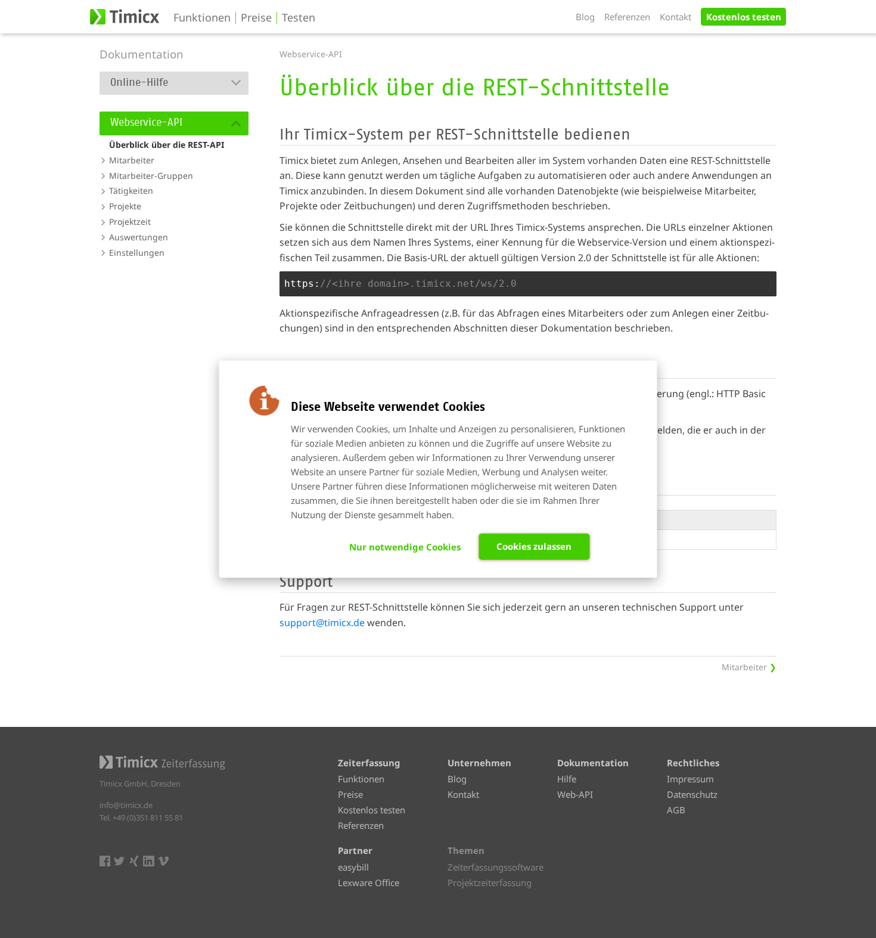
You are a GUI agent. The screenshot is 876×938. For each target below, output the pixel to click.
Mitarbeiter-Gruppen (151, 176)
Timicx (125, 16)
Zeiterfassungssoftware (495, 867)
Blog (585, 17)
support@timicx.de (322, 622)
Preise (256, 18)
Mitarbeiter (131, 160)
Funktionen (202, 18)
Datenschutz (692, 794)
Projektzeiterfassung (490, 883)
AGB (676, 810)
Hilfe (566, 779)
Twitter (119, 861)
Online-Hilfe (139, 83)
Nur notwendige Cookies (405, 547)
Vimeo (163, 861)
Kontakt (675, 17)
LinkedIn (148, 861)
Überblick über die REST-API (166, 145)
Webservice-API (146, 122)
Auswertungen (138, 237)
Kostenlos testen (743, 17)
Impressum (690, 779)
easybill (353, 867)
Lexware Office (368, 883)
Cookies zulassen (533, 546)
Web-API (575, 794)
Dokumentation (142, 54)
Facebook (105, 861)
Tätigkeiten (131, 190)
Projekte (125, 206)
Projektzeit (130, 221)
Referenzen (627, 17)
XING (134, 861)
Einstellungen (136, 252)
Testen (298, 18)
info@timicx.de (126, 805)
